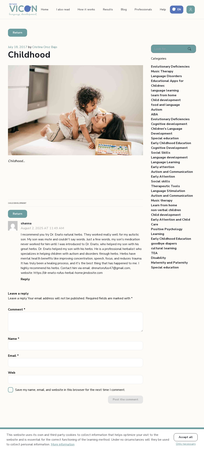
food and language (165, 105)
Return (17, 32)
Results (108, 9)
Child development (166, 100)
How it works (86, 9)
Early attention (162, 167)
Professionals (143, 9)
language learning (165, 90)
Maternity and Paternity (169, 262)
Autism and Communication (172, 172)
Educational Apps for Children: (167, 83)
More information (63, 444)
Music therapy (161, 200)
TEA (154, 253)
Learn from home (164, 205)
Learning (157, 234)
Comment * (16, 309)
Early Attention (163, 176)
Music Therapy (162, 71)
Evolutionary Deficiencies (170, 66)
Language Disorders (166, 76)
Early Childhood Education (171, 143)
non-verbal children (166, 210)
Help (163, 9)
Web (11, 372)
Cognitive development (169, 124)
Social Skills (160, 152)
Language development (169, 157)
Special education (165, 138)
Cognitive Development (169, 148)
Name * (13, 339)
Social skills (160, 181)
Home (44, 9)
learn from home (164, 95)
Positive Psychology (166, 229)
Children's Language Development (166, 131)
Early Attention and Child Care (170, 222)
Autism (156, 109)
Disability (158, 258)
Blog (124, 9)
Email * (13, 356)
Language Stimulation (168, 191)
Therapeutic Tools (165, 186)
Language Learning (165, 162)
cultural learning (164, 248)
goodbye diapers (164, 243)
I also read (63, 9)
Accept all (186, 437)
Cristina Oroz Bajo (44, 47)
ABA (154, 114)
